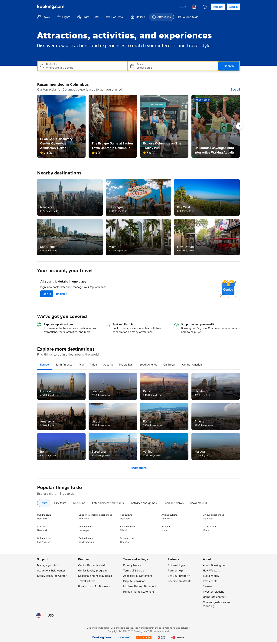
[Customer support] (204, 6)
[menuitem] (43, 17)
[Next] (239, 126)
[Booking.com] (50, 7)
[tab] (44, 364)
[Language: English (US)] (194, 6)
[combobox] (85, 68)
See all (235, 89)
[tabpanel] (138, 422)
